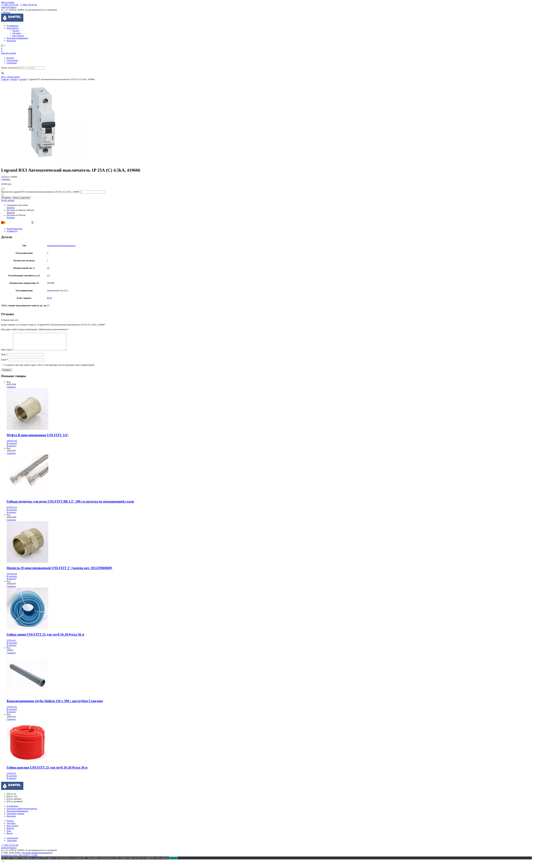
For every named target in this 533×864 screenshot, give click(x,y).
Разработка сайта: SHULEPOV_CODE (19, 855)
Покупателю (13, 28)
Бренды (10, 828)
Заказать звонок (8, 53)
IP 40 (49, 298)
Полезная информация (17, 38)
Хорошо (173, 858)
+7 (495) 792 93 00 (9, 5)
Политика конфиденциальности (22, 808)
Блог (9, 831)
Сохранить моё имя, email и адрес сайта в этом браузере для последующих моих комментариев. (49, 365)
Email (4, 359)
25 (48, 268)
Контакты (11, 40)
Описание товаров (15, 813)
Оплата (15, 30)
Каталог (10, 58)
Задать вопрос (7, 200)
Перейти (11, 207)
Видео (10, 833)
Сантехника (12, 60)
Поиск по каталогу (10, 68)
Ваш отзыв (7, 349)
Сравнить (5, 179)
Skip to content (7, 2)
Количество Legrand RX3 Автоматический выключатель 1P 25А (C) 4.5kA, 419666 (40, 192)
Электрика (12, 63)
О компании (12, 25)
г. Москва (5, 12)
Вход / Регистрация (10, 77)
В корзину (6, 198)
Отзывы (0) (12, 231)
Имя (4, 354)
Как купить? (18, 35)
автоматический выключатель (61, 245)
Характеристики (14, 228)
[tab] (269, 228)
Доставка (16, 33)
